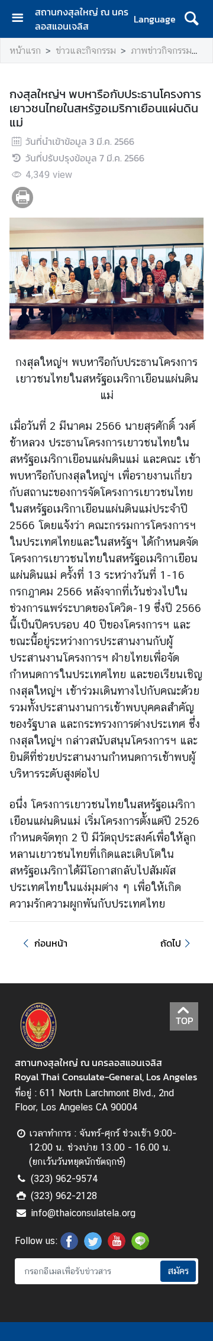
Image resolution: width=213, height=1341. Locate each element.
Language (155, 19)
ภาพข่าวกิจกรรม (161, 50)
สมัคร (178, 1271)
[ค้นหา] (191, 19)
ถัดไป (170, 943)
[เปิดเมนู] (22, 19)
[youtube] (116, 1246)
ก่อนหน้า (50, 943)
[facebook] (69, 1246)
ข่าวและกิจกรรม (86, 50)
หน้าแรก (25, 50)
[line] (140, 1246)
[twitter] (93, 1246)
